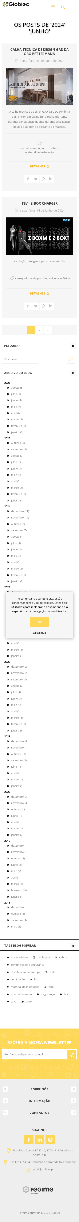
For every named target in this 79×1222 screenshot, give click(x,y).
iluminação (18, 979)
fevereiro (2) (18, 494)
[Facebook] (28, 1139)
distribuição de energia (25, 972)
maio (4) (16, 407)
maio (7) (16, 475)
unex (29, 1001)
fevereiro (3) (18, 724)
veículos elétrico (59, 278)
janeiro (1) (17, 500)
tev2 (13, 1001)
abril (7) (15, 481)
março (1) (17, 779)
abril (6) (15, 413)
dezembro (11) (20, 511)
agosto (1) (17, 536)
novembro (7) (19, 747)
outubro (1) (18, 809)
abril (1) (15, 877)
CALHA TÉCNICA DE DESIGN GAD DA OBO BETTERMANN (39, 52)
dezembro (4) (19, 741)
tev (66, 994)
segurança (48, 994)
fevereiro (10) (19, 890)
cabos (63, 957)
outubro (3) (18, 443)
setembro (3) (19, 679)
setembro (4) (19, 920)
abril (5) (15, 643)
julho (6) (16, 462)
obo (44, 148)
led (36, 979)
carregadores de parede (31, 278)
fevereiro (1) (18, 426)
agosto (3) (17, 456)
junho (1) (16, 816)
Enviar (71, 1054)
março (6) (17, 718)
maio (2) (16, 705)
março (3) (17, 487)
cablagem (43, 957)
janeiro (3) (17, 581)
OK (39, 622)
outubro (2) (18, 858)
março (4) (17, 419)
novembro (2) (19, 673)
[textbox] (20, 359)
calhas (54, 148)
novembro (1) (19, 852)
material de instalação (39, 152)
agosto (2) (17, 686)
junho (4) (16, 400)
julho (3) (16, 394)
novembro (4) (19, 803)
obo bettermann (29, 148)
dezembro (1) (19, 845)
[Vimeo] (39, 1139)
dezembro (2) (19, 666)
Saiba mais (39, 632)
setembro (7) (19, 530)
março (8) (17, 884)
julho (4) (16, 543)
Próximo (48, 330)
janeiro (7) (17, 835)
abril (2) (15, 711)
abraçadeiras (19, 957)
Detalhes (37, 166)
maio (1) (16, 926)
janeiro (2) (17, 432)
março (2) (17, 568)
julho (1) (16, 766)
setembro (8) (19, 760)
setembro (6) (19, 449)
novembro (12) (20, 517)
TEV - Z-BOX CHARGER (39, 203)
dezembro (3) (19, 796)
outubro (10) (18, 754)
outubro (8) (18, 524)
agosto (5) (17, 387)
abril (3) (15, 562)
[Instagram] (50, 1139)
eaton (53, 972)
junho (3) (16, 468)
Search (71, 359)
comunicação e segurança (27, 965)
